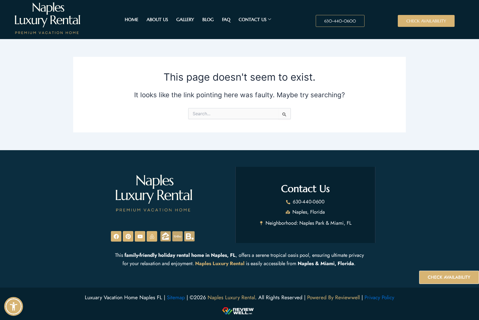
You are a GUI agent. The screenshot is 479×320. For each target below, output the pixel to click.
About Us (157, 19)
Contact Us (252, 19)
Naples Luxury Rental (231, 297)
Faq (226, 19)
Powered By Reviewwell (334, 297)
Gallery (185, 19)
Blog (208, 19)
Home (131, 19)
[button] (14, 306)
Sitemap (176, 297)
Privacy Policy (379, 297)
